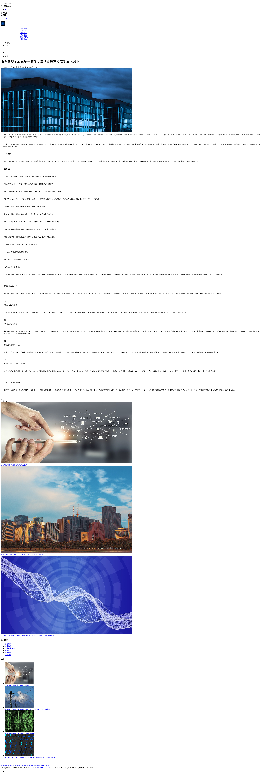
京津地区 (8, 646)
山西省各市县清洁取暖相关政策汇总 (14, 465)
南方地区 (8, 650)
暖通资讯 (23, 28)
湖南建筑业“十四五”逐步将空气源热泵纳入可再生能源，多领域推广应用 (31, 757)
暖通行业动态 (10, 648)
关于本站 (47, 765)
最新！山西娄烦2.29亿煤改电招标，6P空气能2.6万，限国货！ (23, 554)
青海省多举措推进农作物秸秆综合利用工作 (20, 733)
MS (6, 9)
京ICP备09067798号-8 (44, 768)
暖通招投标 (24, 37)
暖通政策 (23, 35)
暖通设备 (23, 31)
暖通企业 (23, 33)
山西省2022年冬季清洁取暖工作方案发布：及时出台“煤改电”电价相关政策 (28, 635)
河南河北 (8, 655)
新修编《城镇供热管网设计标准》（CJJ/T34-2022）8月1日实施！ (28, 709)
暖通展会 (23, 39)
